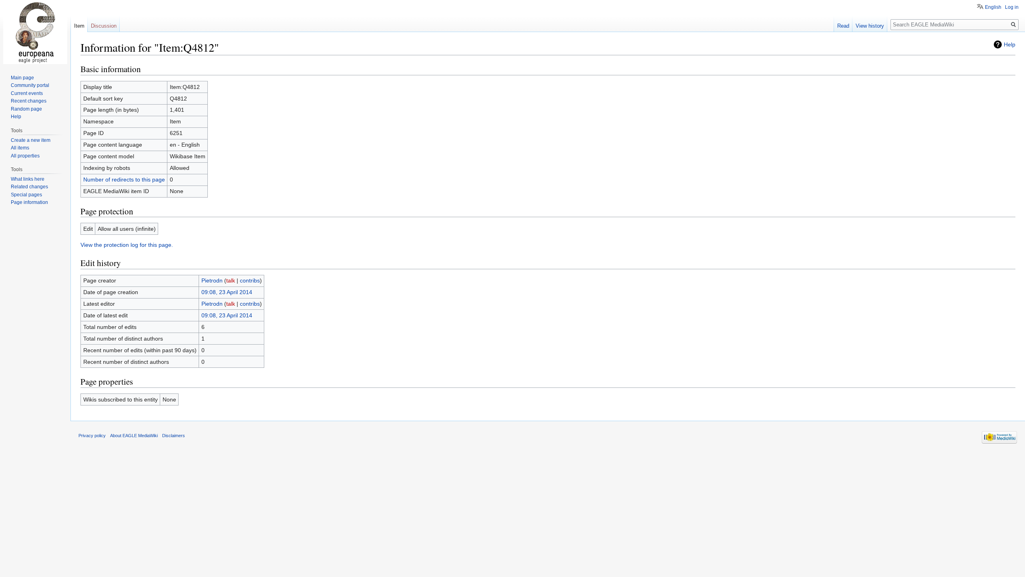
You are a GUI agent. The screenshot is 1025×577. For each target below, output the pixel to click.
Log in (1012, 7)
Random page (26, 109)
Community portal (30, 85)
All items (20, 148)
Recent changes (28, 101)
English (993, 7)
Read (843, 26)
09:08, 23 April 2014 (226, 292)
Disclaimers (173, 435)
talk (230, 280)
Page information (29, 202)
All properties (25, 156)
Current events (27, 93)
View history (870, 26)
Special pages (26, 195)
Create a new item (30, 140)
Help (1009, 44)
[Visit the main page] (35, 32)
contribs (250, 280)
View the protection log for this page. (126, 245)
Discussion (104, 26)
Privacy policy (92, 435)
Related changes (29, 187)
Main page (22, 78)
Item (79, 26)
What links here (27, 179)
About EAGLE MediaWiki (134, 435)
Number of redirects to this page (124, 179)
